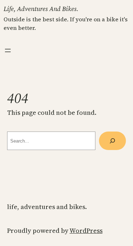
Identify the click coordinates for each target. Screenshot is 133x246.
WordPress (86, 230)
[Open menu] (8, 50)
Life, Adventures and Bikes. (41, 8)
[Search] (112, 141)
